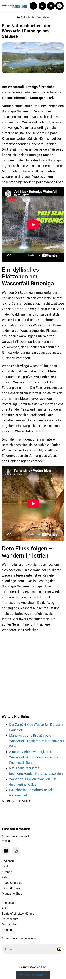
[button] (33, 6)
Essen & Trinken (12, 888)
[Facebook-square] (6, 851)
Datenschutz (10, 919)
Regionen (8, 861)
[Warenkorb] (51, 6)
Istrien (32, 17)
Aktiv (24, 17)
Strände (7, 872)
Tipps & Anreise (12, 882)
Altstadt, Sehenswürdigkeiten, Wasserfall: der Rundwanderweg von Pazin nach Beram (35, 757)
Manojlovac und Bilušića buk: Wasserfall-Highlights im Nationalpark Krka (36, 741)
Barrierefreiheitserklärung (18, 913)
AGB (5, 908)
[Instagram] (16, 851)
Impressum (9, 902)
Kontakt (7, 930)
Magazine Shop (12, 893)
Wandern (43, 17)
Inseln (6, 866)
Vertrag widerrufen (33, 975)
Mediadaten (9, 924)
